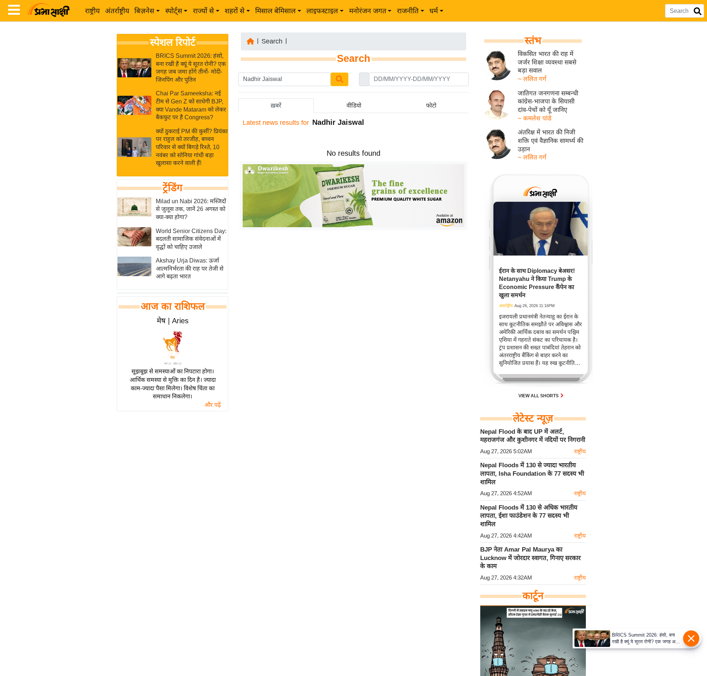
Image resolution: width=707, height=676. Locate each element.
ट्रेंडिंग (172, 187)
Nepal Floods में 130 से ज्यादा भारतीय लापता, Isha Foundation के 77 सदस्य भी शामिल (532, 473)
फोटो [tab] (431, 105)
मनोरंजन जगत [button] (367, 11)
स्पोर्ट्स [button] (173, 11)
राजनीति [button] (408, 11)
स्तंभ (533, 40)
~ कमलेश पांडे (535, 118)
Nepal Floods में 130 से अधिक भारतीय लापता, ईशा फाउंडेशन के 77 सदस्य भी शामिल (528, 516)
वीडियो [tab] (354, 105)
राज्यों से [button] (203, 11)
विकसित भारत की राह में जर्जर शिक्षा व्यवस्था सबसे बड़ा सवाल (547, 62)
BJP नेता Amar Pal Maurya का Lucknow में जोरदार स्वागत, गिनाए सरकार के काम (530, 558)
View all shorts (539, 395)
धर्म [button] (433, 11)
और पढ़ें (212, 405)
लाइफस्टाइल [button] (322, 11)
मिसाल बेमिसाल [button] (275, 11)
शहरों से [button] (235, 11)
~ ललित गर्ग (532, 78)
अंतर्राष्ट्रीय (117, 11)
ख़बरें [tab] (276, 105)
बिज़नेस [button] (144, 11)
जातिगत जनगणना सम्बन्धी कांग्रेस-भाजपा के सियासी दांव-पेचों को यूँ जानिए (548, 101)
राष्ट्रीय (92, 11)
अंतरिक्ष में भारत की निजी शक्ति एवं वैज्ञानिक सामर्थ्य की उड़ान (550, 140)
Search (271, 41)
